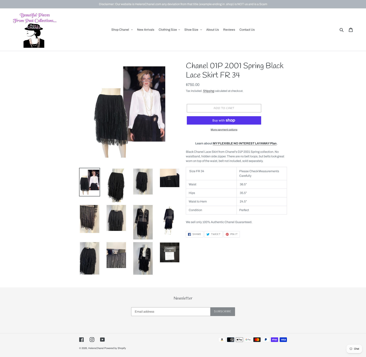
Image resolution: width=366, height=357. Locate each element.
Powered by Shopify (115, 348)
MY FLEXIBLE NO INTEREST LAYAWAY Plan (245, 143)
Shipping (208, 90)
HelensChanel (96, 348)
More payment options (224, 129)
